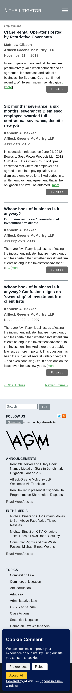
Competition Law (22, 575)
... (63, 82)
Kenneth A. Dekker (20, 133)
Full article (57, 89)
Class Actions (19, 613)
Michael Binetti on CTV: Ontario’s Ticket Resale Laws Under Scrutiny (35, 534)
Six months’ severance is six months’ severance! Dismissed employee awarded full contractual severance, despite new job (33, 116)
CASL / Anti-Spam (23, 607)
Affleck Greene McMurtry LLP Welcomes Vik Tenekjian (30, 482)
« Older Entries (14, 385)
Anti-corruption (20, 588)
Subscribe (14, 422)
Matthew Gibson (18, 45)
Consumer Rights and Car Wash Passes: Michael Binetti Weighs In (34, 544)
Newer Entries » (56, 385)
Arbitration (17, 594)
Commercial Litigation (25, 581)
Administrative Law (23, 600)
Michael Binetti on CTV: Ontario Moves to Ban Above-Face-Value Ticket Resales (37, 521)
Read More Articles (19, 501)
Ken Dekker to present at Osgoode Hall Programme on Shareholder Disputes (37, 492)
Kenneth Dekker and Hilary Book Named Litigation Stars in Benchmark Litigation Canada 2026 (36, 468)
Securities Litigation (24, 619)
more (8, 87)
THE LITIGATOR (25, 10)
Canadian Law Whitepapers (30, 626)
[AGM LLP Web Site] (27, 453)
